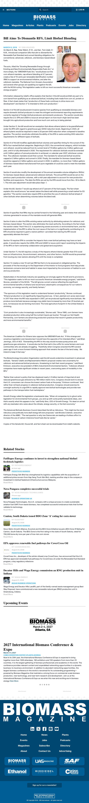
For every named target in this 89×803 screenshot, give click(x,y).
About (24, 751)
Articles (30, 25)
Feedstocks (17, 471)
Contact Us (44, 751)
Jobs (71, 25)
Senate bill (19, 424)
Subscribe (44, 745)
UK (31, 498)
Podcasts (51, 25)
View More (69, 676)
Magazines (17, 25)
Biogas (15, 583)
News (44, 735)
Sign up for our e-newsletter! (44, 785)
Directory (81, 25)
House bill (29, 424)
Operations (24, 498)
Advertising (65, 751)
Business (26, 471)
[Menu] (3, 10)
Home (6, 25)
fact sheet (41, 424)
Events (62, 25)
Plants (40, 25)
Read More (8, 482)
